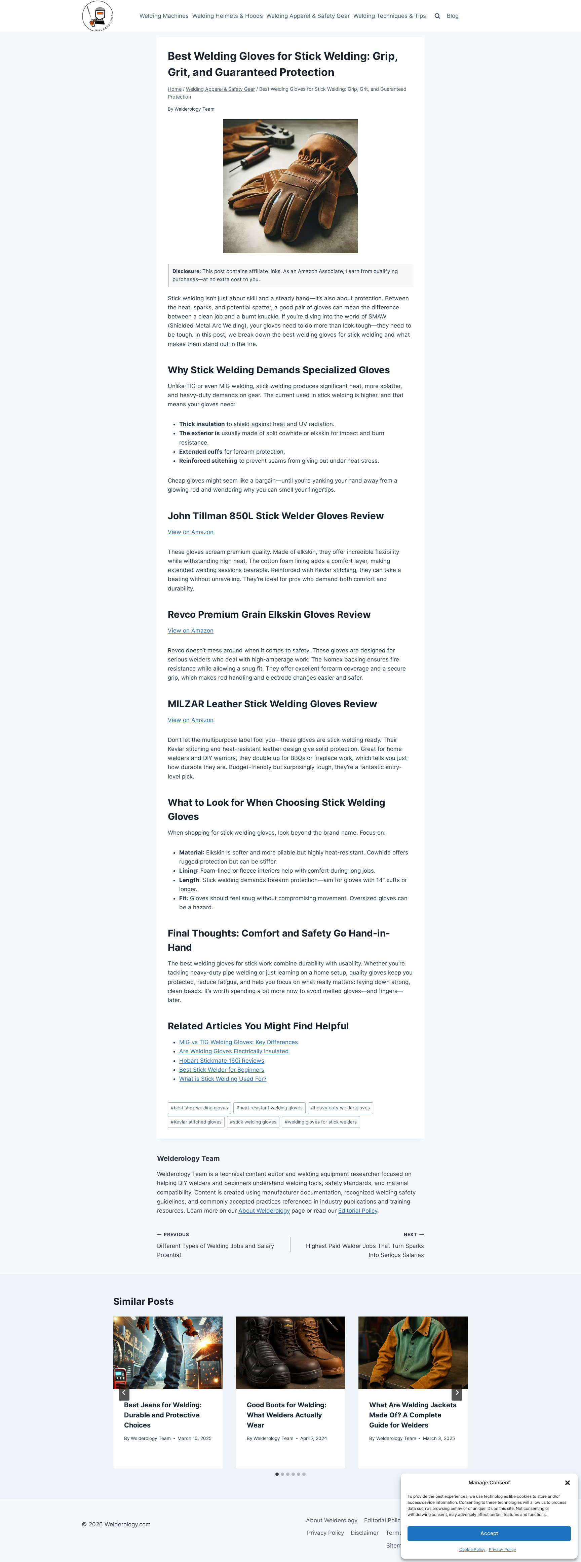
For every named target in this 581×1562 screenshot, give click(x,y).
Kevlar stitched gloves (196, 1122)
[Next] (457, 1392)
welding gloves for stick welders (321, 1122)
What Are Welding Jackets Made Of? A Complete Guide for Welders (413, 1415)
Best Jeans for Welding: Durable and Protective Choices (163, 1415)
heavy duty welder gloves (340, 1107)
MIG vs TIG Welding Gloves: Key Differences (238, 1042)
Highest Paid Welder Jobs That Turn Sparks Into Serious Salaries (365, 1245)
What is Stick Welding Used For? (223, 1078)
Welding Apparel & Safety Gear (308, 15)
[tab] (277, 1474)
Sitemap (397, 1545)
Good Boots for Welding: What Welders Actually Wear (286, 1415)
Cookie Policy (472, 1549)
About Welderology (264, 1210)
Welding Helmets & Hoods (227, 15)
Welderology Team (195, 109)
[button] (567, 1482)
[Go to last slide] (124, 1392)
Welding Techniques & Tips (389, 15)
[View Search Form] (437, 16)
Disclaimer (365, 1532)
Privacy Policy (502, 1549)
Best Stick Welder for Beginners (221, 1069)
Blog (453, 15)
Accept (489, 1533)
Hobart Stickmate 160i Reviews (221, 1060)
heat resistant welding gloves (269, 1107)
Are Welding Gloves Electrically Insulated (234, 1051)
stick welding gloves (253, 1122)
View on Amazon (191, 532)
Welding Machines (164, 15)
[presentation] (168, 1353)
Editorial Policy (357, 1210)
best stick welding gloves (199, 1107)
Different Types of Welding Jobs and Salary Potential (215, 1245)
